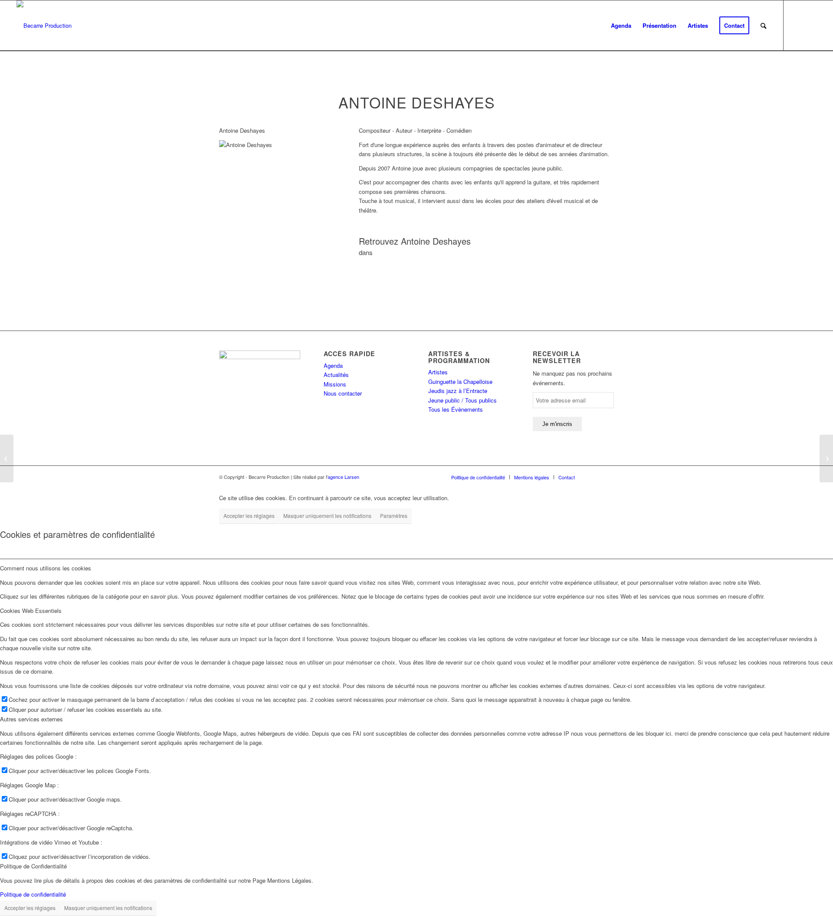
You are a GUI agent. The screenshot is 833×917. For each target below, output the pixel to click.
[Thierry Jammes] (826, 458)
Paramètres (393, 515)
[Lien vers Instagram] (810, 25)
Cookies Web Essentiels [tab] (31, 610)
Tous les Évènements (455, 409)
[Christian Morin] (6, 458)
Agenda (333, 365)
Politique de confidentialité (33, 894)
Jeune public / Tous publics (462, 400)
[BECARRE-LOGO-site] (44, 25)
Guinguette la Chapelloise (460, 381)
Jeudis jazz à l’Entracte (457, 390)
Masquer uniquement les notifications (327, 515)
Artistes (438, 372)
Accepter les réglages (249, 515)
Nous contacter (343, 393)
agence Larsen (343, 476)
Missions (335, 384)
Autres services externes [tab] (31, 719)
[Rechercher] (763, 25)
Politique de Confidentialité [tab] (33, 866)
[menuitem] (621, 25)
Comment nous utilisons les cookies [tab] (45, 568)
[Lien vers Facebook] (796, 25)
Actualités (336, 374)
